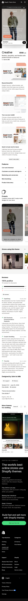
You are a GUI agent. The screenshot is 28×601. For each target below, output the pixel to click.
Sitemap (4, 594)
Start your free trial (14, 523)
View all (15, 406)
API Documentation (7, 564)
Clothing (4, 541)
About (16, 561)
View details (5, 387)
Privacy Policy (5, 586)
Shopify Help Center (7, 561)
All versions (13, 387)
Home (3, 551)
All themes (15, 381)
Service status (18, 570)
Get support (6, 381)
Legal (15, 567)
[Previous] (21, 249)
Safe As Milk (7, 59)
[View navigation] (25, 2)
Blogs (3, 570)
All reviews (6, 294)
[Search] (21, 2)
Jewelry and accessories (5, 548)
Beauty (4, 544)
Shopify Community (7, 567)
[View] (12, 261)
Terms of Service (6, 582)
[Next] (25, 249)
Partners (16, 564)
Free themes (17, 544)
